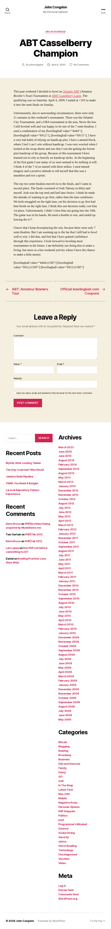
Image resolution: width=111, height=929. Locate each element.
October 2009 (67, 646)
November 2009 (68, 641)
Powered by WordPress (51, 920)
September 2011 (68, 546)
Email (60, 364)
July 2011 (64, 555)
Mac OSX (64, 793)
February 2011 (67, 576)
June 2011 (64, 559)
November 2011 (68, 538)
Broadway (64, 755)
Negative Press (67, 802)
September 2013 (68, 468)
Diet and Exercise (69, 763)
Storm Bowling (67, 845)
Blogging (64, 746)
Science (63, 828)
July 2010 (64, 607)
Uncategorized (55, 31)
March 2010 (65, 624)
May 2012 (64, 516)
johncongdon (36, 64)
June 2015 (65, 455)
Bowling (63, 750)
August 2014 (66, 460)
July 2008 (64, 710)
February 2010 (67, 628)
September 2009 (69, 650)
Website (18, 378)
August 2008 (66, 706)
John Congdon (55, 7)
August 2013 (66, 473)
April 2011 (64, 568)
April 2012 (64, 520)
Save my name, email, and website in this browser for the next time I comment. (54, 393)
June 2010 (65, 611)
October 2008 (67, 697)
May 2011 (64, 563)
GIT (60, 776)
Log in (62, 885)
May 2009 (64, 667)
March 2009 (66, 676)
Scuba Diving (66, 832)
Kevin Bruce (13, 523)
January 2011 (66, 581)
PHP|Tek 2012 (34, 534)
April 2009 (65, 671)
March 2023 (66, 447)
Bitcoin (62, 742)
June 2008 (65, 715)
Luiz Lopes (12, 547)
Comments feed (68, 894)
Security (63, 837)
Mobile (62, 798)
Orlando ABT (71, 91)
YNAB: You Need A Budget (22, 483)
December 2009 (68, 637)
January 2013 (67, 486)
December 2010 (68, 585)
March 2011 (65, 572)
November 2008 (68, 693)
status (62, 841)
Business (64, 759)
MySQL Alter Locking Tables (23, 462)
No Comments (81, 64)
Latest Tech (65, 789)
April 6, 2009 (58, 64)
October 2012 (66, 499)
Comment (19, 335)
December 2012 (68, 490)
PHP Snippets (66, 811)
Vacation (64, 858)
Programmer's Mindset (72, 824)
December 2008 (68, 689)
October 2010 (67, 594)
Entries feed (66, 890)
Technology (65, 850)
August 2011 (66, 551)
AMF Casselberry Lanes (66, 96)
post (61, 819)
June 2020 (65, 451)
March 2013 (65, 481)
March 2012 (65, 525)
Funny (62, 772)
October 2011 (66, 542)
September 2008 (69, 702)
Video (62, 863)
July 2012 (64, 507)
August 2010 (66, 602)
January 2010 (67, 633)
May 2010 (64, 615)
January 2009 (67, 684)
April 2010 (64, 620)
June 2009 (65, 663)
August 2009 (66, 654)
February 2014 (67, 464)
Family (62, 768)
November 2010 (68, 589)
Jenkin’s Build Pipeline (19, 476)
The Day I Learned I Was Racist (25, 469)
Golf (61, 781)
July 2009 (64, 659)
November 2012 (68, 494)
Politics (62, 815)
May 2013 (64, 477)
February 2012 (67, 529)
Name (18, 364)
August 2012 (66, 503)
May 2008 (64, 719)
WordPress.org (67, 898)
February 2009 (67, 680)
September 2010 (68, 598)
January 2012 (67, 533)
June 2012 (64, 512)
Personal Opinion (69, 806)
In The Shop (65, 785)
